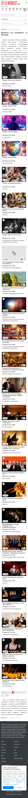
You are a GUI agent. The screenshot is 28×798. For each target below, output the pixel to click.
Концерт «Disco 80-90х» (9, 106)
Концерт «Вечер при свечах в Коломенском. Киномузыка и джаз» (13, 369)
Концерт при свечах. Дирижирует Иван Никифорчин (12, 629)
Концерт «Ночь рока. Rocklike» (11, 80)
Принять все (8, 787)
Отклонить (19, 787)
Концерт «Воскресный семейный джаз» (12, 499)
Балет (2, 747)
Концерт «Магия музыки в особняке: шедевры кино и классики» (13, 447)
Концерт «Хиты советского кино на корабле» (13, 314)
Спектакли (3, 744)
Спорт (15, 755)
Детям (15, 752)
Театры (3, 741)
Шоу (15, 750)
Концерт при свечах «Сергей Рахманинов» (11, 422)
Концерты (3, 750)
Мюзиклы (16, 741)
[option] (2, 9)
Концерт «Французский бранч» (11, 183)
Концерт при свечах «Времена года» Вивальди (13, 681)
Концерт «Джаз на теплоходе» (11, 234)
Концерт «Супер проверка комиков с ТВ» (13, 473)
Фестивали (16, 744)
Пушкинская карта (18, 758)
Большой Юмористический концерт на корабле (13, 341)
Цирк (2, 755)
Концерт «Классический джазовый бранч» (13, 209)
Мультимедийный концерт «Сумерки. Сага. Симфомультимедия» (10, 526)
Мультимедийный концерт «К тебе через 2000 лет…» (13, 603)
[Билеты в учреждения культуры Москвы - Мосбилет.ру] (4, 3)
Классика (3, 752)
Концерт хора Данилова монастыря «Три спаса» (13, 288)
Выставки (3, 758)
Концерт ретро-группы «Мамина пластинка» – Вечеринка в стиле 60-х (13, 552)
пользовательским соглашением (11, 784)
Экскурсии (3, 761)
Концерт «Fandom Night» (10, 131)
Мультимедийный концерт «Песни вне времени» (13, 262)
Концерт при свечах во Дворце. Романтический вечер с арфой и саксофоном (12, 395)
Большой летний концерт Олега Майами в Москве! (12, 655)
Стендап (16, 747)
